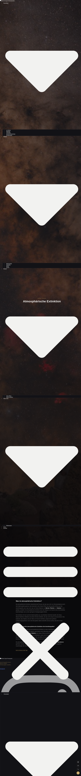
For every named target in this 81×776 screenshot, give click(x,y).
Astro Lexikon (9, 397)
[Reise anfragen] (78, 772)
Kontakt (5, 528)
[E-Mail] (78, 765)
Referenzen (9, 525)
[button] (40, 611)
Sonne (7, 267)
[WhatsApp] (78, 761)
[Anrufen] (78, 769)
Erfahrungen (9, 135)
